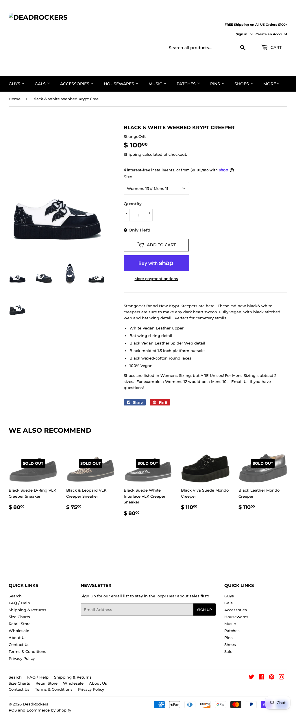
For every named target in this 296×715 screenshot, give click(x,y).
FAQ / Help (19, 603)
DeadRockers (35, 704)
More (269, 83)
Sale (228, 651)
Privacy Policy (22, 658)
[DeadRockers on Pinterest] (272, 677)
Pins (215, 83)
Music (156, 83)
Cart (275, 47)
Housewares (119, 83)
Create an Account (271, 34)
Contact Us (19, 644)
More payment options (156, 278)
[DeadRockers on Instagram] (281, 677)
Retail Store (20, 623)
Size (128, 176)
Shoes (242, 83)
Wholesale (19, 630)
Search (15, 596)
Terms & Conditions (27, 651)
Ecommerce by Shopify (49, 710)
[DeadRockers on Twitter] (251, 677)
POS (13, 710)
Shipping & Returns (27, 609)
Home (15, 99)
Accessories (75, 83)
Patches (187, 83)
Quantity (133, 203)
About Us (18, 637)
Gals (41, 83)
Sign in (241, 34)
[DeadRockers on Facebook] (261, 677)
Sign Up (204, 609)
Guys (15, 83)
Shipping (132, 154)
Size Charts (19, 616)
